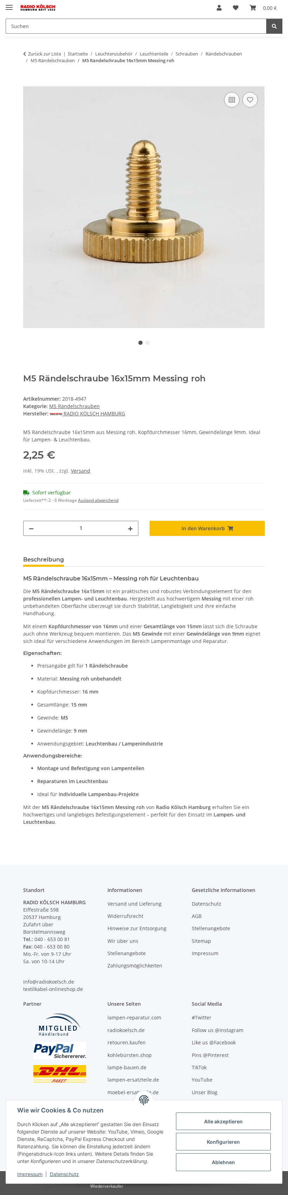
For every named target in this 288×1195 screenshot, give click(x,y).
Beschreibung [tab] (43, 559)
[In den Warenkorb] (28, 82)
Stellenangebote (126, 953)
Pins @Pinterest (210, 1055)
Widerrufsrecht (125, 916)
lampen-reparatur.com (134, 1017)
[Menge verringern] (31, 528)
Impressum (29, 1174)
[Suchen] (274, 26)
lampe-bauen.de (126, 1067)
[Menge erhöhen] (130, 528)
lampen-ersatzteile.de (133, 1079)
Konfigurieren (223, 1142)
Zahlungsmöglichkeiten (134, 965)
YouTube (202, 1079)
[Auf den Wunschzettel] (250, 99)
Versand (80, 470)
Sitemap (201, 941)
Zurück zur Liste (44, 54)
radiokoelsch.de (126, 1030)
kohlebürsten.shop (129, 1055)
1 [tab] (140, 343)
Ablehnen (223, 1162)
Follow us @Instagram (217, 1030)
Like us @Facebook (214, 1042)
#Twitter (201, 1017)
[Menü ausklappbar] (9, 4)
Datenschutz (64, 1174)
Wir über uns (122, 941)
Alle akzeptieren (223, 1121)
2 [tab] (147, 343)
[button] (219, 8)
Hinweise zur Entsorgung (136, 928)
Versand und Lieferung (134, 903)
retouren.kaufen (126, 1042)
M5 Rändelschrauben (74, 406)
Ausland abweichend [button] (98, 500)
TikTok (199, 1067)
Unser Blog (204, 1092)
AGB (197, 916)
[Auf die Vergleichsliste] (232, 99)
